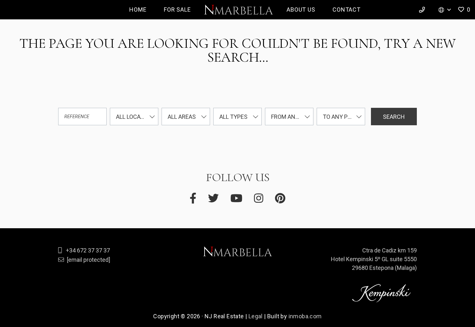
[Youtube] (236, 198)
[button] (463, 9)
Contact (346, 9)
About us (301, 9)
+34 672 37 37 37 (88, 250)
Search (394, 116)
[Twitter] (213, 198)
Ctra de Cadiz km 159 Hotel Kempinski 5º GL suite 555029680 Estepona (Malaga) (374, 259)
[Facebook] (193, 198)
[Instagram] (258, 198)
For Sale (177, 9)
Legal (255, 316)
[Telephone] (423, 9)
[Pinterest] (280, 198)
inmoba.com (305, 316)
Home (137, 9)
